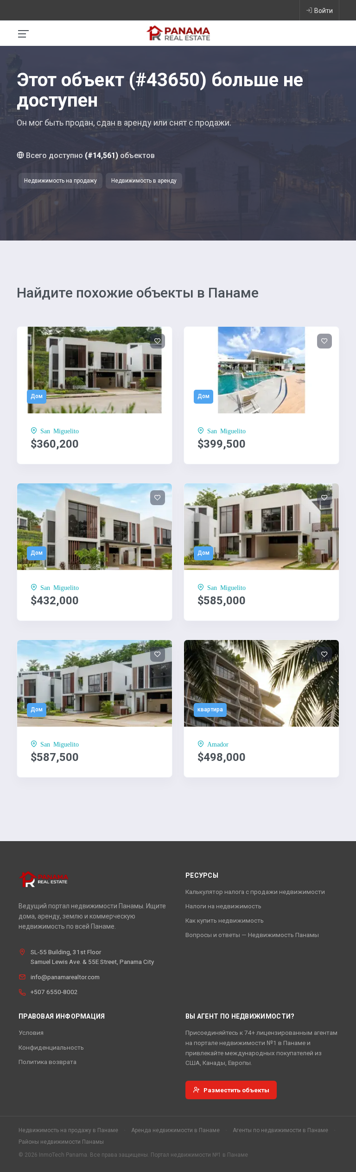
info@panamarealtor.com (65, 977)
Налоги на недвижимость (223, 906)
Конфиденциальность (51, 1047)
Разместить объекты (236, 1090)
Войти (323, 10)
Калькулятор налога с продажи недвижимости (255, 891)
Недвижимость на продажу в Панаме (68, 1130)
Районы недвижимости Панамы (61, 1142)
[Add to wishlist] (157, 341)
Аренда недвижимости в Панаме (175, 1130)
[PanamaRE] (178, 32)
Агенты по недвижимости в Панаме (280, 1130)
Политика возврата (47, 1061)
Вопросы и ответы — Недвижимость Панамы (252, 934)
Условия (31, 1032)
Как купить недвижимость (224, 920)
